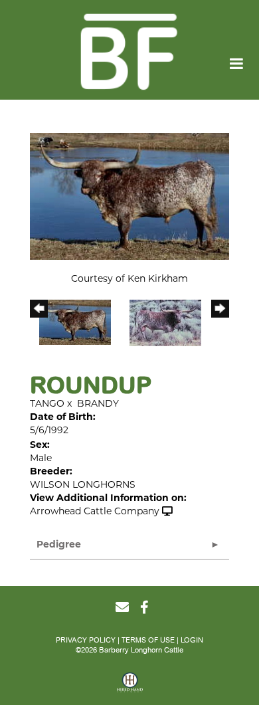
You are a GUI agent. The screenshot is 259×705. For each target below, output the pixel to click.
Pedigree (59, 545)
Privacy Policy (86, 640)
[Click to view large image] (129, 196)
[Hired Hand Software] (130, 687)
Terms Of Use (148, 640)
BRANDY (98, 404)
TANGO (47, 404)
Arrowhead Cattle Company (94, 512)
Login (192, 640)
